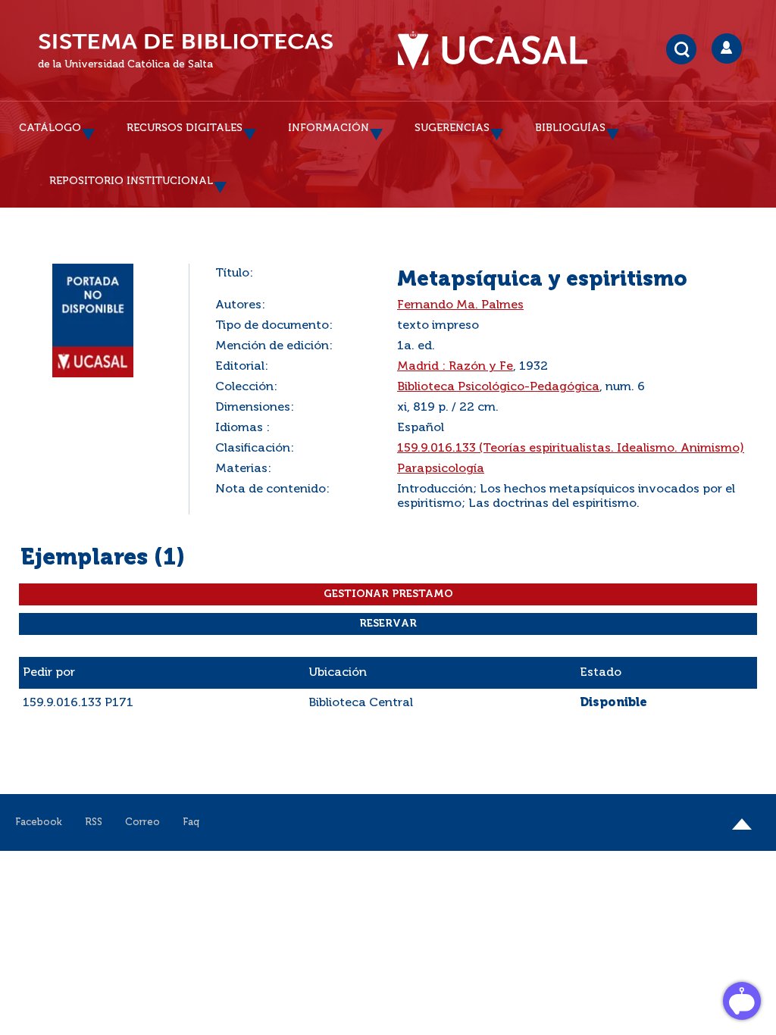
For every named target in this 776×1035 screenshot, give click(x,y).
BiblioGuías (570, 128)
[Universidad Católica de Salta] (500, 51)
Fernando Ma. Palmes (460, 305)
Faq (191, 822)
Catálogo (50, 128)
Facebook (38, 822)
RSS (93, 822)
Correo (142, 822)
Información (328, 128)
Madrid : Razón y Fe (455, 367)
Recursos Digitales (184, 128)
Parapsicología (440, 469)
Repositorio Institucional (131, 181)
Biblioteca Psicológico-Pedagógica (498, 387)
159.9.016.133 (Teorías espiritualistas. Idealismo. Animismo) (570, 448)
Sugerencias (452, 128)
